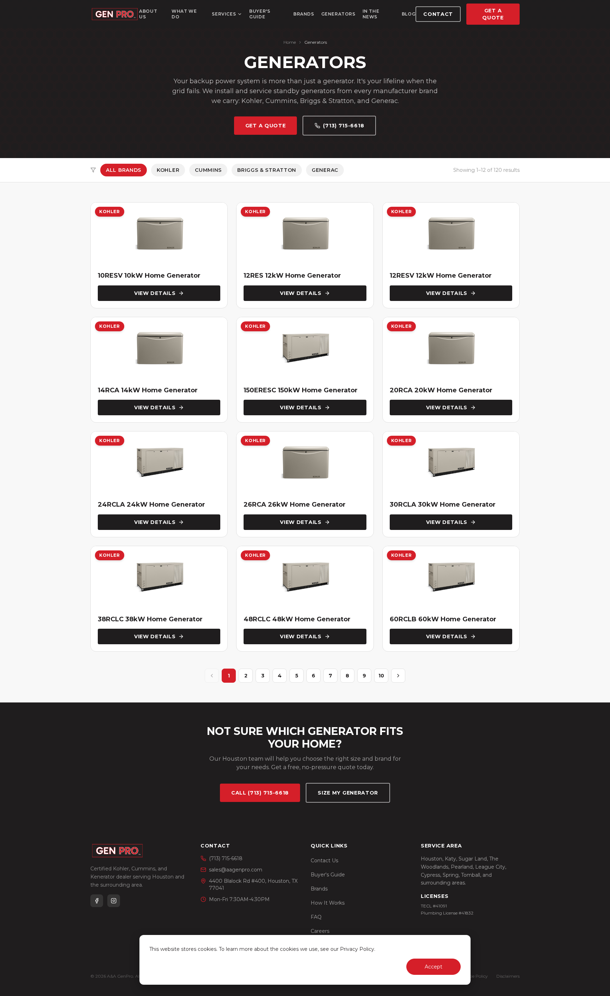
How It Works (328, 903)
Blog (408, 14)
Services (224, 14)
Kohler (168, 170)
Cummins (208, 170)
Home (289, 42)
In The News (371, 13)
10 (381, 675)
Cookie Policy (474, 976)
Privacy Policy (357, 949)
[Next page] (398, 676)
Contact (438, 14)
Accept (433, 967)
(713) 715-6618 (343, 125)
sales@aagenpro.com (235, 870)
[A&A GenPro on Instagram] (113, 900)
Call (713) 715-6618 (260, 793)
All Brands (123, 170)
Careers (320, 931)
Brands (303, 14)
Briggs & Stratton (266, 170)
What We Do (184, 13)
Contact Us (324, 860)
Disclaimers (508, 976)
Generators (338, 14)
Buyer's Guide (259, 13)
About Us (148, 13)
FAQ (316, 917)
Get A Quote (493, 14)
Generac (325, 170)
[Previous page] (212, 676)
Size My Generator (348, 793)
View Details (154, 293)
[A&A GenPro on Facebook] (96, 900)
